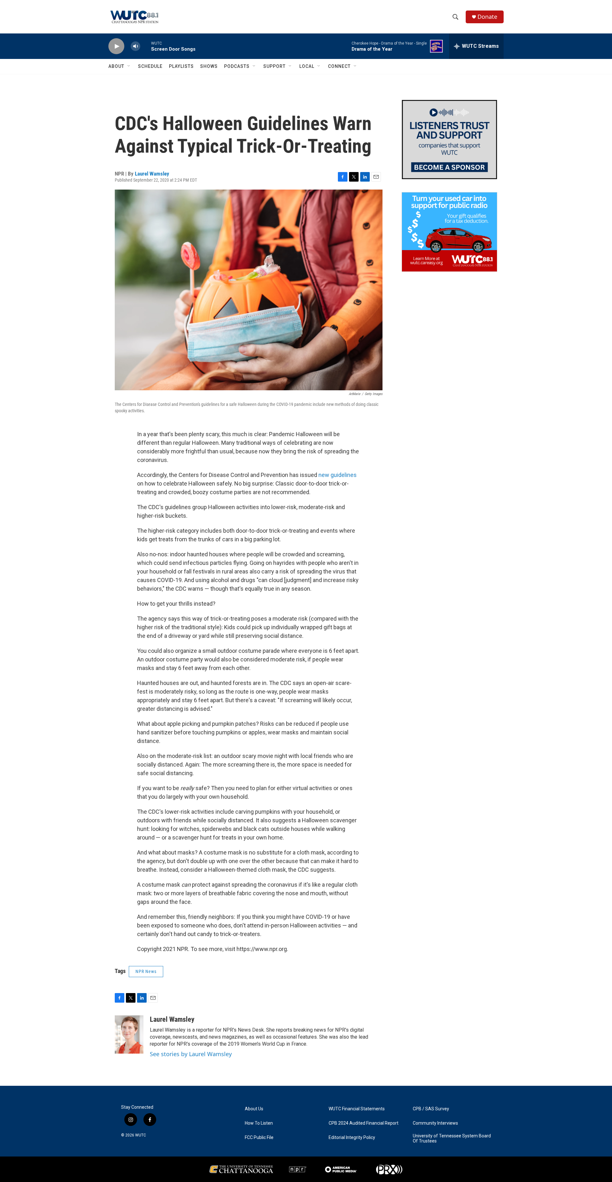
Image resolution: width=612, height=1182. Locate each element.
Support (274, 66)
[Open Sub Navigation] (129, 66)
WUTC (140, 1135)
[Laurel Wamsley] (129, 1034)
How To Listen (259, 1123)
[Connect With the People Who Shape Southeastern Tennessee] (449, 139)
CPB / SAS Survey (431, 1108)
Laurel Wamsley (152, 173)
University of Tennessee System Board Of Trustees (452, 1138)
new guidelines (337, 475)
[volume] (135, 46)
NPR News (146, 971)
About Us (254, 1108)
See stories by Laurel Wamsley (191, 1054)
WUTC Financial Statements (357, 1108)
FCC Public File (259, 1137)
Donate (487, 16)
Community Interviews (435, 1123)
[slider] (146, 46)
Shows (209, 66)
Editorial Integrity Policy (352, 1137)
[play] (116, 46)
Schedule (150, 66)
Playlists (181, 66)
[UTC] (241, 1169)
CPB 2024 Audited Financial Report (363, 1123)
